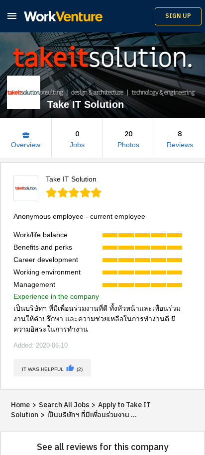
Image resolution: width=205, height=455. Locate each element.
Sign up (178, 16)
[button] (12, 15)
